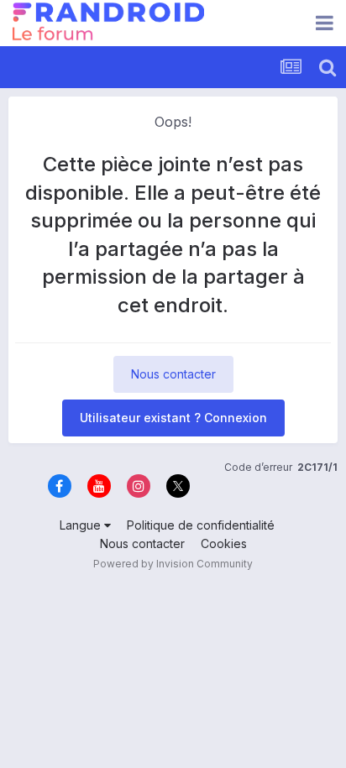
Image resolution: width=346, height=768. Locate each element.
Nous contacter (173, 374)
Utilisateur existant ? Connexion (173, 417)
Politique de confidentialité (201, 525)
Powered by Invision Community (173, 563)
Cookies (224, 543)
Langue (82, 525)
